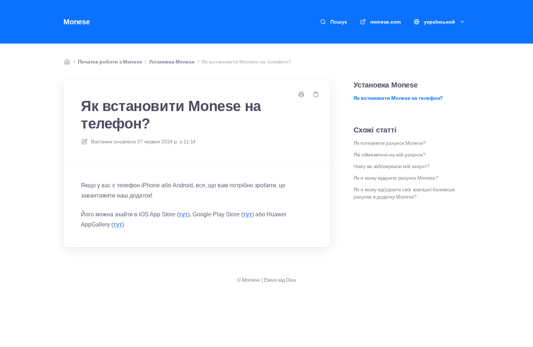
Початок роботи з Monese (110, 62)
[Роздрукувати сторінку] (301, 94)
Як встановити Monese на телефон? (246, 62)
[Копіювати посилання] (316, 94)
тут (183, 214)
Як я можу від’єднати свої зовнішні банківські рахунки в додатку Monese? (404, 193)
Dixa (291, 280)
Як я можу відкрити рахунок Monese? (396, 178)
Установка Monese (172, 62)
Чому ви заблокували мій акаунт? (391, 166)
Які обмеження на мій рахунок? (390, 155)
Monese (76, 22)
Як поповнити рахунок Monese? (390, 143)
